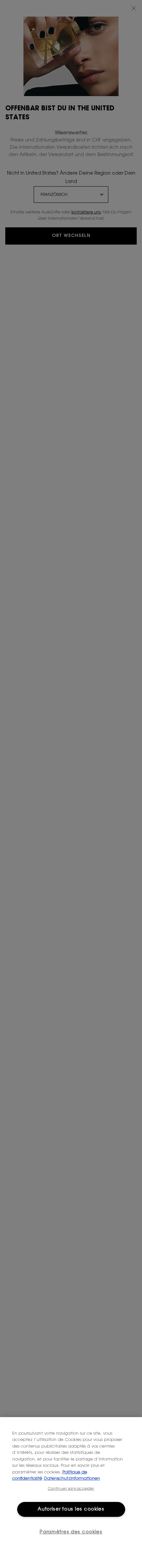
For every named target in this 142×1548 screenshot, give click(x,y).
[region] (71, 1482)
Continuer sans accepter (71, 1489)
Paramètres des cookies (71, 1532)
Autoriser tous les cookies (71, 1509)
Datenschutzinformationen (72, 1478)
